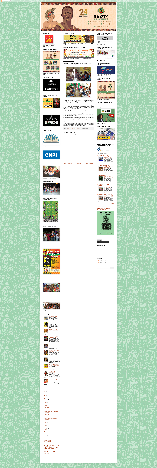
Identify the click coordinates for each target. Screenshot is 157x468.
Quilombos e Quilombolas (53, 316)
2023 (45, 391)
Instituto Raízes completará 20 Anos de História (54, 351)
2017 (45, 431)
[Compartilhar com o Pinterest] (87, 128)
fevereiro (46, 428)
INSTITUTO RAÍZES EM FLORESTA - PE (105, 194)
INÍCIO (45, 437)
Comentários (101, 262)
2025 (45, 389)
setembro (46, 404)
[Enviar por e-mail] (83, 128)
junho (46, 422)
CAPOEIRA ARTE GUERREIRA (103, 165)
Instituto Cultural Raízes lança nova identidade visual (54, 372)
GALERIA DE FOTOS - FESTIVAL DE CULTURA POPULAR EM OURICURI (51, 446)
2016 (45, 432)
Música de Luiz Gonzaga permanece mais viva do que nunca (53, 330)
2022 (45, 392)
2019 (45, 397)
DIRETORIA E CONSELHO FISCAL (49, 439)
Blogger (89, 460)
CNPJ (45, 442)
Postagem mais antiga (89, 163)
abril (45, 425)
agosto (46, 405)
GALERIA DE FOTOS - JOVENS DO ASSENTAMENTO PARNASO (49, 452)
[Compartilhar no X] (85, 128)
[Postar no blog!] (84, 128)
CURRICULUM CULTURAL (48, 441)
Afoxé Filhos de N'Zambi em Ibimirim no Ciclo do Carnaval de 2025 (108, 157)
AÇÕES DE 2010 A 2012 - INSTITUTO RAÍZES (51, 447)
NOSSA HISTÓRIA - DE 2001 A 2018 (50, 444)
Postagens (100, 260)
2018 (45, 398)
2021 (45, 394)
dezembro (46, 399)
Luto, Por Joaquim (52, 344)
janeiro (46, 429)
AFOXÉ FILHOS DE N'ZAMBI (103, 155)
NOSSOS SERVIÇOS (47, 453)
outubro (46, 402)
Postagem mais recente (68, 163)
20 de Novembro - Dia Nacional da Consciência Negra (54, 337)
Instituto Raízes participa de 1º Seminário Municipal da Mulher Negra (108, 196)
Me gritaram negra (52, 322)
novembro (46, 401)
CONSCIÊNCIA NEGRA (102, 175)
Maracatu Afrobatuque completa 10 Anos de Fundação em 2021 (54, 365)
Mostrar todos (112, 203)
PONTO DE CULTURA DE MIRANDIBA (50, 448)
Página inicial (78, 163)
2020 (45, 395)
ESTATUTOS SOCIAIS (47, 440)
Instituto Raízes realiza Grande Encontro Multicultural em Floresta (108, 167)
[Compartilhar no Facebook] (86, 128)
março (46, 426)
